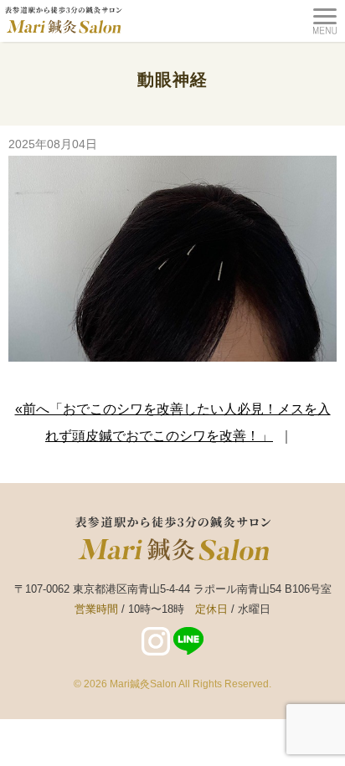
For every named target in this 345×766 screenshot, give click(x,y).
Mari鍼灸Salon (143, 684)
